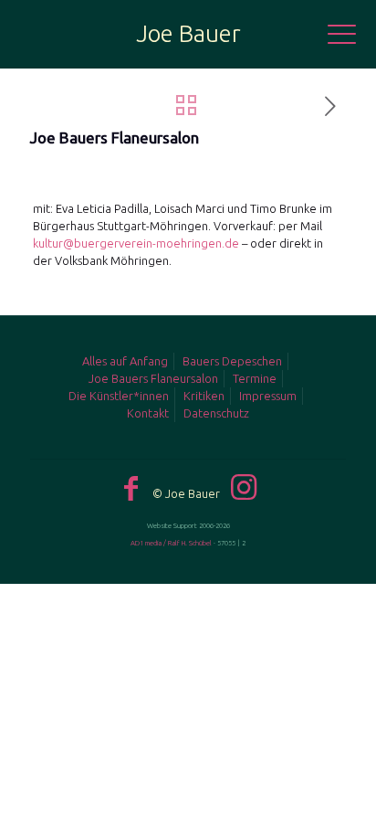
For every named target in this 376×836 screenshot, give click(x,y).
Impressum (268, 395)
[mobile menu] (351, 36)
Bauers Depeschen (232, 361)
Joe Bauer (188, 33)
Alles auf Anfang (125, 361)
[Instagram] (244, 487)
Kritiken (204, 395)
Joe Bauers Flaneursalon (153, 378)
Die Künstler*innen (118, 395)
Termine (255, 378)
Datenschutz (216, 413)
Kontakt (148, 413)
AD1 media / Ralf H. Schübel (171, 542)
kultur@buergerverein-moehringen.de (136, 243)
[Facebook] (130, 487)
